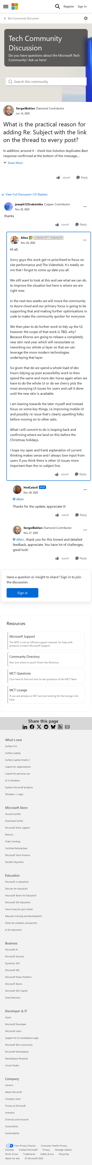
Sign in (22, 592)
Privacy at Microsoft (15, 1105)
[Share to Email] (67, 726)
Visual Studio (12, 1065)
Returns (9, 834)
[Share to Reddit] (46, 726)
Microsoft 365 (12, 970)
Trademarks (29, 1154)
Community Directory (24, 656)
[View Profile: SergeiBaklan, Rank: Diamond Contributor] (8, 110)
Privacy (46, 1149)
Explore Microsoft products (19, 787)
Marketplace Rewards (16, 1058)
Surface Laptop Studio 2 (17, 759)
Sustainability (12, 1133)
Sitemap (9, 1149)
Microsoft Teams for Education (20, 895)
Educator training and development (23, 916)
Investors (10, 1112)
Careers (9, 1085)
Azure (8, 1017)
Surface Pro (11, 746)
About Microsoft (13, 1092)
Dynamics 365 (12, 963)
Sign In (82, 6)
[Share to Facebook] (32, 726)
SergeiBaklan (25, 108)
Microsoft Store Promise (17, 855)
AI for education (13, 929)
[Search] (57, 6)
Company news (13, 1098)
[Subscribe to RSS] (60, 726)
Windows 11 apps (14, 794)
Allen (24, 238)
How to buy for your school (19, 909)
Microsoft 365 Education (17, 902)
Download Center (14, 820)
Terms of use (11, 1154)
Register (69, 6)
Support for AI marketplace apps (22, 1037)
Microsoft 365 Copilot (16, 990)
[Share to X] (39, 726)
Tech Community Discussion (23, 18)
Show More (15, 163)
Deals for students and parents (21, 922)
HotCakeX (31, 487)
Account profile (13, 814)
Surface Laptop (13, 753)
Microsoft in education (16, 881)
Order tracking (12, 841)
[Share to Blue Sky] (53, 726)
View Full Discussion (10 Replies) (26, 194)
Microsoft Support (22, 636)
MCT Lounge (18, 690)
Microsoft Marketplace (17, 1051)
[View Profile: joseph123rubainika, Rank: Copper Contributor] (8, 206)
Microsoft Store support (17, 827)
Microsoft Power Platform (18, 977)
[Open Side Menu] (5, 6)
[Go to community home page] (15, 6)
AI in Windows (12, 780)
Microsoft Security (14, 956)
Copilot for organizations (18, 766)
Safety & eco (47, 1154)
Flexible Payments (14, 862)
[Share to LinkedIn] (25, 726)
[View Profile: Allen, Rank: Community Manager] (14, 240)
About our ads (12, 1158)
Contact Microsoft (28, 1149)
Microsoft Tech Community (19, 1044)
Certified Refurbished (16, 848)
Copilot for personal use (17, 773)
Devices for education (16, 888)
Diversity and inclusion (17, 1119)
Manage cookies (63, 1149)
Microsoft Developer (15, 1024)
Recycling (64, 1154)
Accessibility (11, 1126)
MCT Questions (20, 673)
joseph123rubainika (29, 204)
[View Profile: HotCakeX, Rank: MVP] (17, 489)
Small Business (13, 997)
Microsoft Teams (13, 983)
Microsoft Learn (13, 1031)
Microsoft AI (11, 949)
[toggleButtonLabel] (86, 18)
